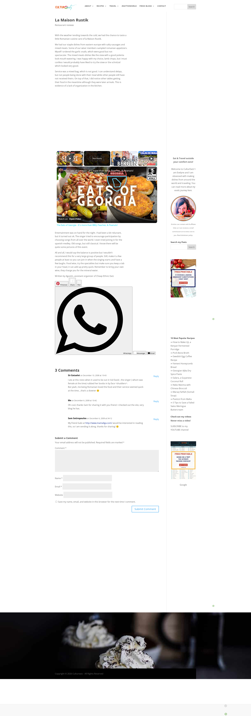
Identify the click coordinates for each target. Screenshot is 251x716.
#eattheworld (129, 6)
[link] (61, 170)
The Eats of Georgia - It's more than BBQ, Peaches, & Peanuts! (99, 170)
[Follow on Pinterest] (203, 647)
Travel (112, 6)
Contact (161, 6)
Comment (60, 448)
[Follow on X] (192, 647)
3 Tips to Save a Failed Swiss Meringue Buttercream (182, 406)
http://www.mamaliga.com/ (98, 423)
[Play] (124, 158)
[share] (152, 169)
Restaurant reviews (64, 25)
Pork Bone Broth (181, 352)
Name (58, 478)
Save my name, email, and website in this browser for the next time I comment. (97, 501)
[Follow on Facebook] (182, 647)
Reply (156, 376)
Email (58, 486)
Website (59, 495)
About (88, 6)
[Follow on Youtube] (198, 647)
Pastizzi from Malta (182, 399)
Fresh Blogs (145, 6)
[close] (126, 706)
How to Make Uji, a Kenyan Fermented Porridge (181, 346)
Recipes (100, 6)
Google (183, 484)
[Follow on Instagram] (187, 647)
